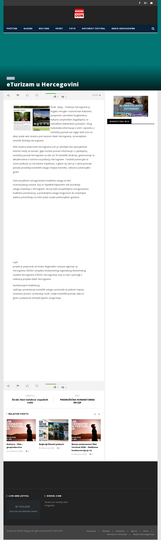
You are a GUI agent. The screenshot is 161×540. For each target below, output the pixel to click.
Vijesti (11, 78)
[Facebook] (140, 3)
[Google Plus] (146, 3)
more (96, 95)
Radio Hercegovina (123, 28)
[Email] (151, 3)
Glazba (28, 28)
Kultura (44, 28)
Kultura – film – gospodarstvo (15, 446)
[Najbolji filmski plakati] (53, 430)
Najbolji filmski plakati (51, 444)
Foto (72, 28)
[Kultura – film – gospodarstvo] (21, 430)
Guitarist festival (93, 28)
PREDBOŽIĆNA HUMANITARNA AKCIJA (77, 399)
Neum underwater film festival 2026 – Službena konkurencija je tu (85, 447)
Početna (12, 28)
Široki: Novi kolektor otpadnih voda (30, 399)
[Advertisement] (54, 232)
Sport (59, 28)
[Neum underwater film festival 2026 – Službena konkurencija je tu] (86, 430)
